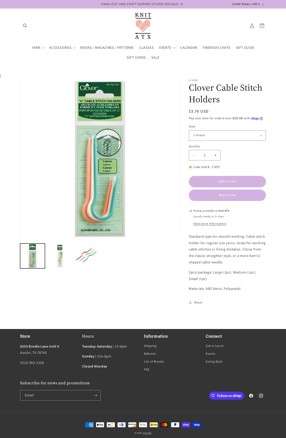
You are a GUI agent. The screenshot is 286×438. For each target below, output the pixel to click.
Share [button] (198, 302)
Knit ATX (147, 433)
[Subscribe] (95, 395)
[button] (25, 26)
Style (192, 126)
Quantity (194, 146)
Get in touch (215, 346)
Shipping (150, 346)
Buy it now (227, 195)
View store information (209, 224)
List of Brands (154, 361)
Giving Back (214, 361)
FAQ (146, 369)
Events (211, 354)
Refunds (150, 354)
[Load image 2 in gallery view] (59, 256)
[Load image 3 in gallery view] (86, 256)
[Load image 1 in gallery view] (32, 256)
